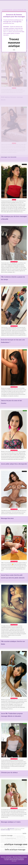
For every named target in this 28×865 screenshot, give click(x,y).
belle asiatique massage (15, 849)
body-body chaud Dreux (11, 846)
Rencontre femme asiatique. (20, 857)
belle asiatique (3, 846)
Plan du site (14, 860)
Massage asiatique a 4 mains (11, 822)
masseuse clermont (4, 851)
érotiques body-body (10, 838)
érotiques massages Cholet (10, 842)
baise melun (23, 839)
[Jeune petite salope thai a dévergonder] (14, 430)
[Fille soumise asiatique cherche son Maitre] (14, 604)
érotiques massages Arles (6, 833)
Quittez (14, 49)
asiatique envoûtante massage (7, 836)
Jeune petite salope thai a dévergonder (14, 464)
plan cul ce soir (11, 828)
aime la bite (3, 838)
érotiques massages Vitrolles (17, 840)
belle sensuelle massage (16, 839)
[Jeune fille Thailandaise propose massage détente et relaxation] (14, 674)
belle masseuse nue (19, 833)
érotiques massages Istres (6, 839)
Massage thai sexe (7, 518)
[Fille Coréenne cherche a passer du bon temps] (14, 243)
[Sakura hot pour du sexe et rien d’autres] (14, 367)
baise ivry (12, 833)
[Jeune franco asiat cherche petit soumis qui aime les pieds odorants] (14, 543)
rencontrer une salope (5, 829)
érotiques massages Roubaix (18, 835)
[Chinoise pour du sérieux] (14, 740)
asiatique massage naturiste (21, 838)
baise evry (15, 836)
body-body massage (21, 837)
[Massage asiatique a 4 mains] (14, 793)
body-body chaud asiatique (14, 851)
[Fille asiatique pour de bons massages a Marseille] (14, 181)
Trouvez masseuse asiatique (14, 42)
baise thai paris (21, 847)
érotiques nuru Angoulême (6, 840)
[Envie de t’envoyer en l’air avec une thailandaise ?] (14, 306)
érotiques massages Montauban (11, 847)
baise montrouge (19, 846)
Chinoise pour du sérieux (9, 772)
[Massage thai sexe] (14, 490)
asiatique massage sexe (15, 844)
